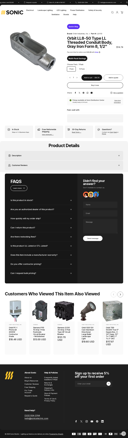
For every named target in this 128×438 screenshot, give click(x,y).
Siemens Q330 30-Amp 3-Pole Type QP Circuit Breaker (63, 331)
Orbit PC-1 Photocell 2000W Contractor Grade (13, 332)
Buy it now (95, 85)
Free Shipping (29, 387)
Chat (111, 132)
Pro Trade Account (28, 391)
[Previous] (113, 294)
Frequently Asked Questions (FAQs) (51, 379)
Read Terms (76, 132)
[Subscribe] (109, 384)
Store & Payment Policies (50, 394)
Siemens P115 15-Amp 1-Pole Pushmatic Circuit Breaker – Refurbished (39, 332)
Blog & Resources (31, 381)
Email (115, 132)
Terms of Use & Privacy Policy (50, 400)
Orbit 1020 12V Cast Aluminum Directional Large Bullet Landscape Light (88, 333)
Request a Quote (30, 396)
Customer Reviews (31, 384)
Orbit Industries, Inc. (81, 34)
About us (28, 378)
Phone (104, 134)
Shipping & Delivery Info (49, 389)
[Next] (120, 294)
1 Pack (71, 69)
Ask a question (118, 93)
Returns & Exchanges (48, 384)
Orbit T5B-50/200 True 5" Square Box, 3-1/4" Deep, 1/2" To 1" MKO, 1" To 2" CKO (112, 333)
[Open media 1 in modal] (33, 51)
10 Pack (82, 69)
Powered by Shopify (56, 434)
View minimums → (48, 134)
